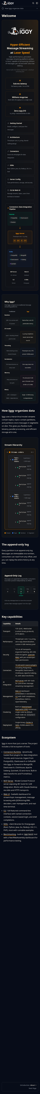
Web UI (18, 691)
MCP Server (8, 781)
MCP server (19, 681)
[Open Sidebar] (37, 3)
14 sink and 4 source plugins (26, 665)
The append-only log (15, 544)
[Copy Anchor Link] (36, 410)
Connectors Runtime (12, 752)
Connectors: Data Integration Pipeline (20, 208)
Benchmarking (10, 834)
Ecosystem (9, 737)
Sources (11, 214)
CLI (16, 696)
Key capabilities (12, 616)
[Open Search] (33, 3)
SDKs (6, 824)
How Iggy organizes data (18, 410)
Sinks (11, 252)
